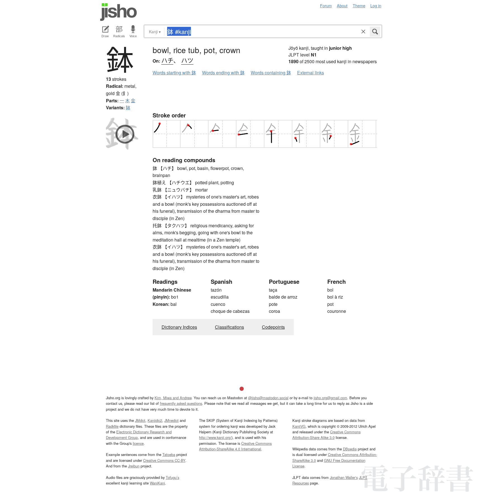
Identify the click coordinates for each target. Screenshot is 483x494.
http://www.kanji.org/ (215, 437)
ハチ (167, 60)
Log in (375, 5)
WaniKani (157, 483)
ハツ (187, 60)
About (342, 5)
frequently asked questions (181, 403)
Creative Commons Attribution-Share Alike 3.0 (326, 434)
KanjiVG (299, 426)
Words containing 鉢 (271, 72)
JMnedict (171, 420)
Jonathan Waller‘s (344, 477)
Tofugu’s (172, 477)
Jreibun (133, 466)
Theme (359, 5)
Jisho (118, 12)
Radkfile (112, 426)
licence (138, 443)
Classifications (229, 327)
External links (310, 72)
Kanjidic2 (155, 420)
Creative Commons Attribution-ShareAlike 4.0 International (235, 446)
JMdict (140, 420)
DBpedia (350, 449)
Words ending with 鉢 (223, 72)
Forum (326, 5)
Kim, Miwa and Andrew (173, 397)
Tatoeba (168, 454)
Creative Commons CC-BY (164, 460)
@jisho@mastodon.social (268, 397)
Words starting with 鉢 (174, 72)
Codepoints (273, 327)
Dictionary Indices (179, 327)
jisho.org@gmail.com (330, 397)
